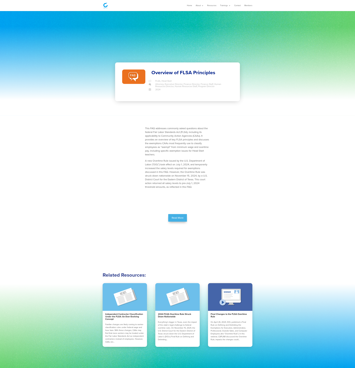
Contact (237, 6)
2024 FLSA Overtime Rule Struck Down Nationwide (174, 315)
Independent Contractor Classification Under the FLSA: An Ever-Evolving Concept (124, 316)
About (198, 6)
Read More (177, 217)
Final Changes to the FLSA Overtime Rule (229, 315)
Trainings (224, 6)
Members (248, 6)
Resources (211, 6)
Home (189, 6)
